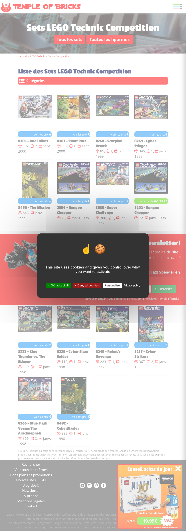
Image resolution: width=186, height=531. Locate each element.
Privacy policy (132, 285)
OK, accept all (59, 285)
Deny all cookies (88, 285)
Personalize (112, 285)
